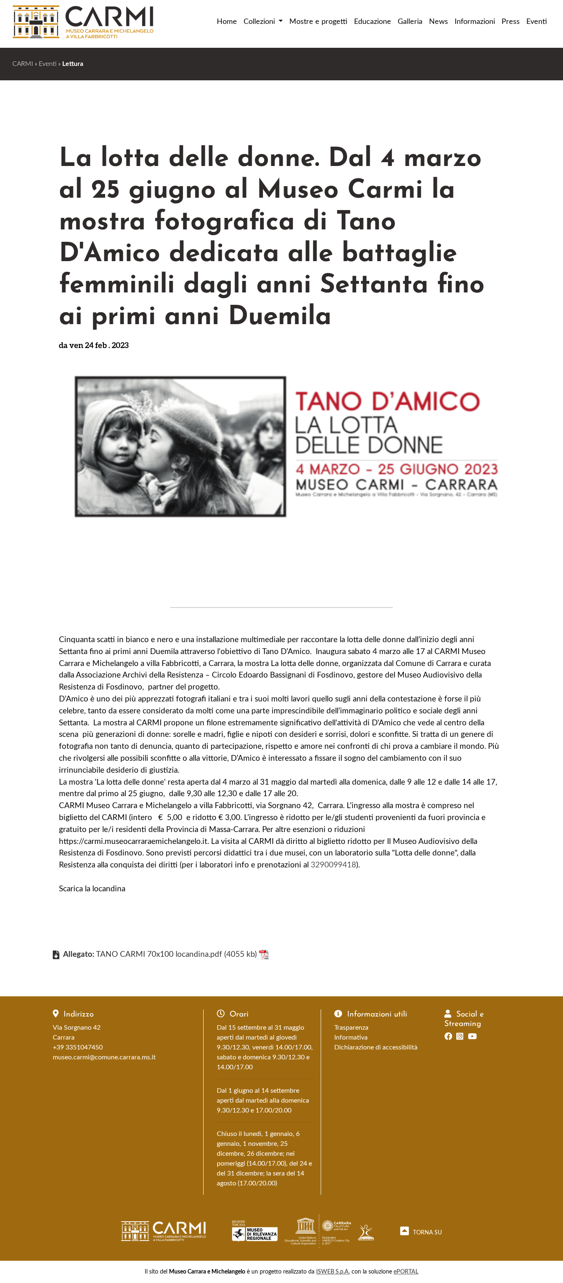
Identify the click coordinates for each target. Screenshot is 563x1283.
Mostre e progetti (318, 21)
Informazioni (475, 21)
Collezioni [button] (260, 21)
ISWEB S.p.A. (333, 1272)
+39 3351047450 (78, 1047)
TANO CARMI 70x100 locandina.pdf (159, 954)
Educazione (372, 21)
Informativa (351, 1037)
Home (227, 21)
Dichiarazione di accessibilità (376, 1047)
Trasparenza (351, 1027)
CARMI (22, 64)
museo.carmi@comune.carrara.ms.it (104, 1057)
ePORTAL (406, 1272)
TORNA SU (426, 1232)
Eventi (536, 21)
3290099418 (333, 865)
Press (511, 21)
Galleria (410, 21)
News (438, 21)
